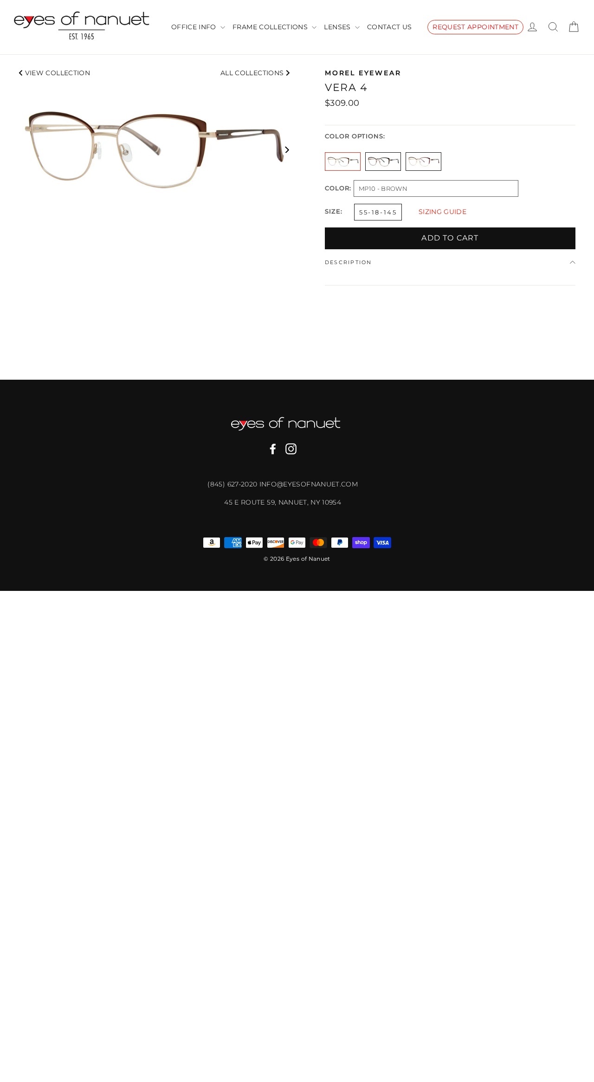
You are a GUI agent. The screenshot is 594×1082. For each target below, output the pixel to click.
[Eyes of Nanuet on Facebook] (272, 448)
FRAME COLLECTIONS (271, 27)
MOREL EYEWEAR (363, 73)
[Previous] (22, 149)
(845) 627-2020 (233, 484)
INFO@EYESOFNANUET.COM (308, 484)
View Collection (56, 73)
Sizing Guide (442, 211)
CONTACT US (389, 27)
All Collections (253, 73)
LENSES (338, 27)
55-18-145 (378, 212)
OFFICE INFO (194, 27)
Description (348, 262)
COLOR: (338, 189)
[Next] (286, 149)
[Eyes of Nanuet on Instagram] (291, 448)
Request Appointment (475, 27)
